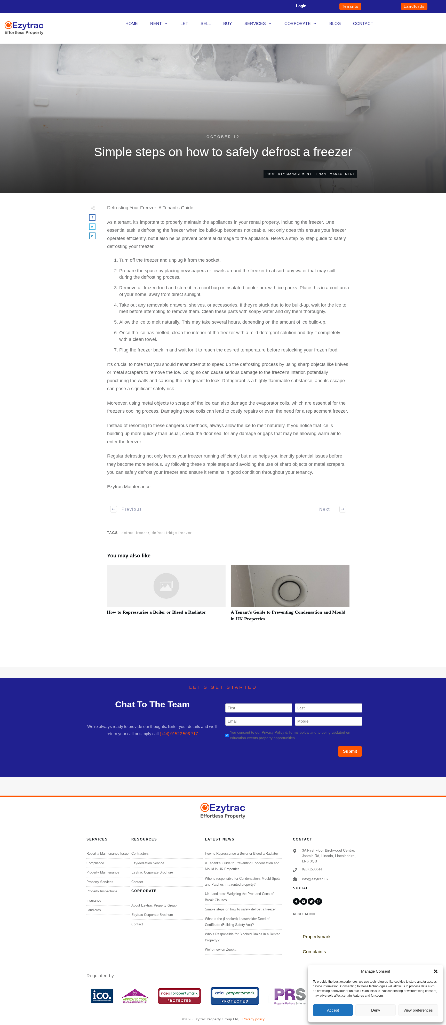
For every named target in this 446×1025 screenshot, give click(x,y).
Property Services (99, 882)
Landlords (93, 910)
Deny (375, 1010)
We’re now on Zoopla (220, 949)
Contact (137, 882)
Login (301, 6)
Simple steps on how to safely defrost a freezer (240, 909)
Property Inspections (101, 891)
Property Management (289, 173)
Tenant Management (334, 173)
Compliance (95, 863)
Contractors (140, 853)
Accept (333, 1010)
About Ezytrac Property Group (154, 905)
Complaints (314, 951)
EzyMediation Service (147, 863)
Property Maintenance (102, 872)
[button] (435, 971)
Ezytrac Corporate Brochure (152, 872)
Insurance (93, 900)
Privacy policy (253, 1019)
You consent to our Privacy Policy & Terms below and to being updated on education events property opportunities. (290, 735)
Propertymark (317, 936)
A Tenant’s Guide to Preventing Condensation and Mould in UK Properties (290, 596)
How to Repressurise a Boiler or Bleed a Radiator (166, 596)
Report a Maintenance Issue (107, 853)
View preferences (418, 1010)
